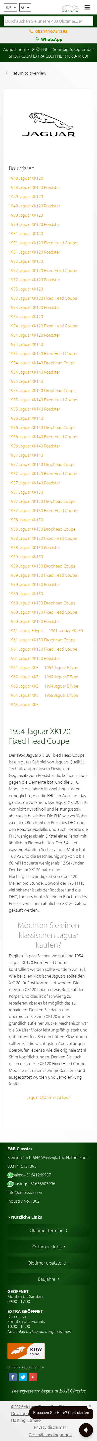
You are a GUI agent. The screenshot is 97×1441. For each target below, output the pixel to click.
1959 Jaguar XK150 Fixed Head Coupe (43, 575)
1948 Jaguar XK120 (26, 178)
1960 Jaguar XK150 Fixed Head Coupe (43, 612)
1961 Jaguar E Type (26, 630)
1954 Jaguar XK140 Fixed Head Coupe (43, 353)
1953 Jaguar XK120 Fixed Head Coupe (43, 298)
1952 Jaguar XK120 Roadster (34, 280)
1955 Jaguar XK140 (26, 381)
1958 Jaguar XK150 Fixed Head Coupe (43, 538)
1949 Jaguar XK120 (26, 196)
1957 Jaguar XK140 (26, 455)
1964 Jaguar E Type (61, 686)
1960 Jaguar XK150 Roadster (34, 621)
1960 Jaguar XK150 (26, 593)
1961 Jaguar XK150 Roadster (34, 658)
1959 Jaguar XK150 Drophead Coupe (42, 566)
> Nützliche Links (24, 1217)
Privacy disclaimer (50, 1427)
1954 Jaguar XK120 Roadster (34, 335)
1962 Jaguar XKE (23, 677)
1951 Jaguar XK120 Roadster (34, 252)
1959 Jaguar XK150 (26, 557)
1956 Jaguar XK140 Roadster (34, 446)
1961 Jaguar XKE (23, 667)
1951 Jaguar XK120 (26, 233)
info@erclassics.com (25, 1192)
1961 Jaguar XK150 (66, 630)
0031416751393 (51, 31)
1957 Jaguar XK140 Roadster (34, 483)
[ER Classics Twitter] (23, 1377)
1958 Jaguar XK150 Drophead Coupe (42, 529)
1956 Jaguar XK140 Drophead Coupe (42, 427)
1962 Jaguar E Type (61, 667)
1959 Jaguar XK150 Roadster (34, 584)
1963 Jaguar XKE (23, 686)
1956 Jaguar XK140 (26, 418)
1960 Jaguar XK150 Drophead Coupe (42, 603)
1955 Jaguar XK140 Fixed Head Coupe (43, 400)
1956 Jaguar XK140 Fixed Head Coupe (43, 436)
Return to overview (28, 73)
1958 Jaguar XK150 (26, 520)
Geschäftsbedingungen (50, 1435)
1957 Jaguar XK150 (26, 492)
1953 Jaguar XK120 (26, 289)
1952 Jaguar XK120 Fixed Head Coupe (43, 270)
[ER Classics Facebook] (13, 1377)
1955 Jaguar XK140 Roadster (34, 409)
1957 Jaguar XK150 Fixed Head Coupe (43, 510)
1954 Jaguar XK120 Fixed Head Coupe (43, 326)
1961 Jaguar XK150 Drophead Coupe (42, 640)
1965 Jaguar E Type (61, 695)
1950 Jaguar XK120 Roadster (34, 224)
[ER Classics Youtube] (33, 1377)
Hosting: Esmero (26, 1420)
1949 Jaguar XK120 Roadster (34, 206)
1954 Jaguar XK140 (26, 344)
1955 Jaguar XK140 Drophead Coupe (42, 390)
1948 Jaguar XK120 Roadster (34, 187)
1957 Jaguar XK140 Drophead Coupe (42, 464)
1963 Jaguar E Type (61, 677)
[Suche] (89, 21)
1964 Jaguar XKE (23, 695)
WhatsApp (51, 39)
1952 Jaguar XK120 (26, 261)
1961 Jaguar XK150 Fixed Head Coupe (43, 649)
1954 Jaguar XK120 (26, 316)
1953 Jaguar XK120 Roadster (34, 307)
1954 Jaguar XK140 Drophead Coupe (42, 363)
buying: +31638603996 (34, 1183)
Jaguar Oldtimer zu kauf (48, 1097)
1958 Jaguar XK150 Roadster (34, 547)
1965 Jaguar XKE (23, 704)
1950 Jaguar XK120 (26, 215)
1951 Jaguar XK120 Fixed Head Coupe (43, 243)
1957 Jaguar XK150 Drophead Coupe (42, 501)
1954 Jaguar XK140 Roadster (34, 372)
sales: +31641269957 (32, 1175)
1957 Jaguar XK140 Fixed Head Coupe (43, 473)
